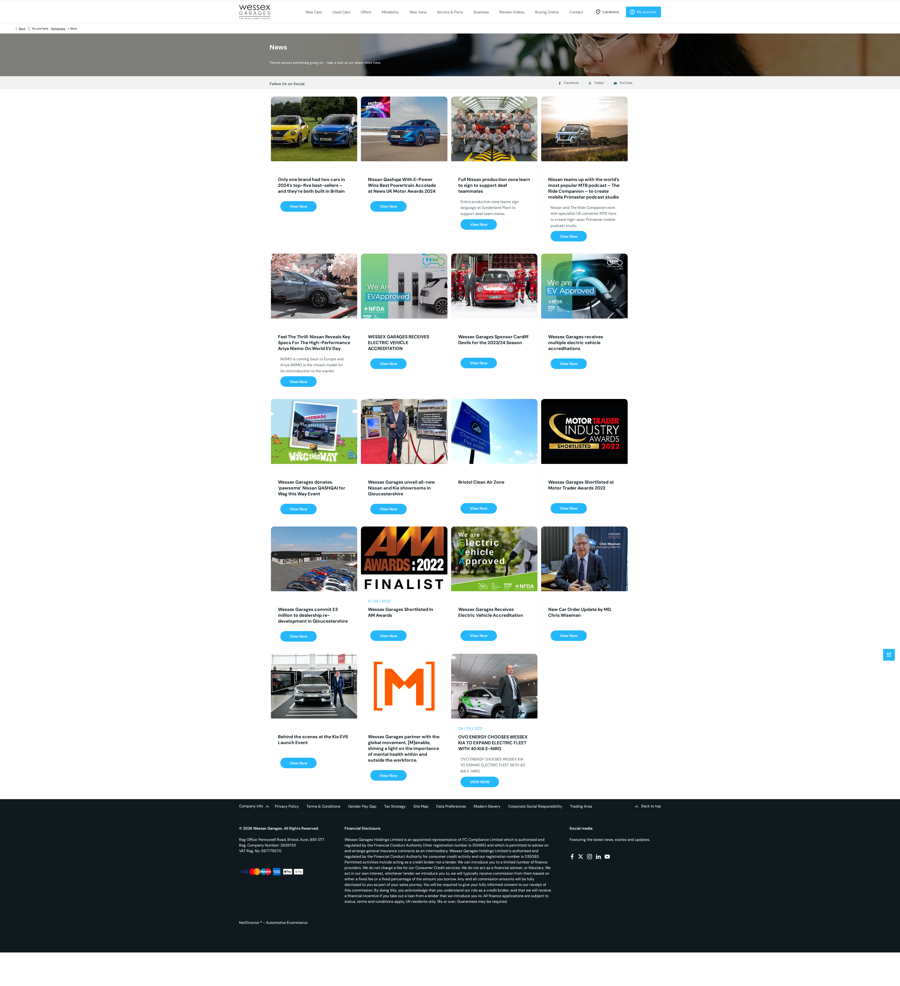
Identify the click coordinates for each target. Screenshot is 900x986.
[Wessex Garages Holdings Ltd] (254, 12)
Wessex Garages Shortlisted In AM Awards (400, 612)
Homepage (58, 28)
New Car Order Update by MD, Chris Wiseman (580, 612)
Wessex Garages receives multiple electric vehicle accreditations (575, 342)
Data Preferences (451, 806)
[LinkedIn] (598, 856)
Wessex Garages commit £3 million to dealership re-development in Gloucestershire (313, 615)
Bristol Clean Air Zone (481, 482)
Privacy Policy (287, 806)
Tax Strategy (395, 806)
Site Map (420, 806)
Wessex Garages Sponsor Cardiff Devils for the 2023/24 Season (493, 340)
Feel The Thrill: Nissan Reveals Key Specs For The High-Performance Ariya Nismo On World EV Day (314, 342)
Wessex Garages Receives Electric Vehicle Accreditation (490, 612)
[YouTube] (607, 856)
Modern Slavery (487, 806)
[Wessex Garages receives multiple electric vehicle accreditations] (584, 286)
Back (22, 28)
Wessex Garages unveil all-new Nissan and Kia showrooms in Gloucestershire (401, 488)
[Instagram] (589, 856)
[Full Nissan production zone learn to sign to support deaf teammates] (494, 129)
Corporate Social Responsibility (535, 806)
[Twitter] (580, 856)
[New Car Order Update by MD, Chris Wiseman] (584, 559)
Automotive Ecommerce (287, 922)
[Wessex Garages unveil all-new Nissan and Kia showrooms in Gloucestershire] (404, 431)
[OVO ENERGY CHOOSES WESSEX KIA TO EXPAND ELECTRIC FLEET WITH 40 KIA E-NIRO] (494, 686)
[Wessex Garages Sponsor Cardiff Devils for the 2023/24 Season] (494, 286)
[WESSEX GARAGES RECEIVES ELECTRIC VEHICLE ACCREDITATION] (404, 286)
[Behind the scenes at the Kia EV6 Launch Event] (314, 686)
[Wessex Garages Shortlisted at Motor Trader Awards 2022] (584, 431)
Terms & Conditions (323, 806)
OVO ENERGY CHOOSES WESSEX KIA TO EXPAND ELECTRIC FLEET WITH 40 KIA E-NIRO (493, 743)
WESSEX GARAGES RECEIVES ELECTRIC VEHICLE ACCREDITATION (398, 342)
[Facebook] (572, 856)
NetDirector (249, 922)
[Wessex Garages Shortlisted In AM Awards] (404, 559)
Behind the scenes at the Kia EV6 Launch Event (313, 739)
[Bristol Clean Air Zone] (494, 431)
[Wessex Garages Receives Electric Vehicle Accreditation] (494, 559)
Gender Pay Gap (362, 806)
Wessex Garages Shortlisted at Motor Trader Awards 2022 (581, 485)
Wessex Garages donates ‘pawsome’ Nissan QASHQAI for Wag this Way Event (311, 488)
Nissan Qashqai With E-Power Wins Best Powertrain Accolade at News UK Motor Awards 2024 (402, 185)
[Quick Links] (889, 655)
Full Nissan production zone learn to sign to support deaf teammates (494, 185)
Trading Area (581, 806)
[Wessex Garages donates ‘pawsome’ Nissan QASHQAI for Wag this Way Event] (314, 431)
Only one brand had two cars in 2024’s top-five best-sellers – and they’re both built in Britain (311, 185)
